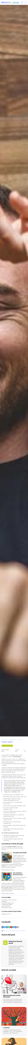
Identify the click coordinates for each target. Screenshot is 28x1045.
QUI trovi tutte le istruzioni (8, 870)
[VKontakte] (15, 927)
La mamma (6, 1027)
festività (13, 930)
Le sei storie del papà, (15, 821)
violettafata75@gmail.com (8, 903)
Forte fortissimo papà (18, 825)
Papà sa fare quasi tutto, (17, 829)
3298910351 (4, 901)
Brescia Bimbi (4, 739)
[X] (5, 927)
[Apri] (25, 2)
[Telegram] (13, 927)
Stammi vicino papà (11, 805)
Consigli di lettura (12, 739)
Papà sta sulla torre (18, 839)
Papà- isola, (13, 794)
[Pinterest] (11, 927)
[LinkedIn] (7, 927)
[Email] (18, 927)
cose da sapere (7, 930)
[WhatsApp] (9, 927)
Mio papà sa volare (15, 796)
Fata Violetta (9, 904)
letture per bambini (20, 930)
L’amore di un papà (15, 798)
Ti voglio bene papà (13, 807)
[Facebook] (3, 927)
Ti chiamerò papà (18, 802)
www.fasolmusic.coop (7, 907)
